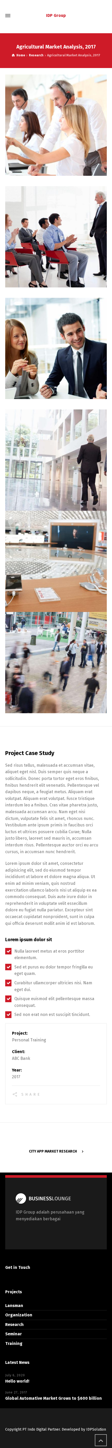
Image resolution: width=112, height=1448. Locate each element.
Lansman (14, 1305)
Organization (18, 1314)
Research (14, 1324)
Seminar (13, 1333)
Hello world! (17, 1381)
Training (13, 1343)
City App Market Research (53, 1151)
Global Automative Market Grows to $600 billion (53, 1398)
